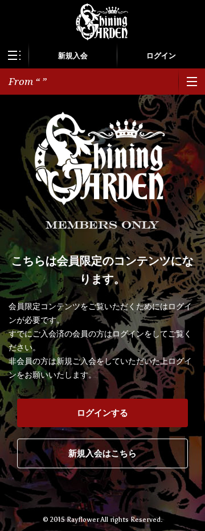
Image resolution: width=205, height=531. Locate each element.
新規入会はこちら (102, 453)
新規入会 (73, 55)
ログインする (102, 412)
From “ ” (28, 81)
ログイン (161, 55)
